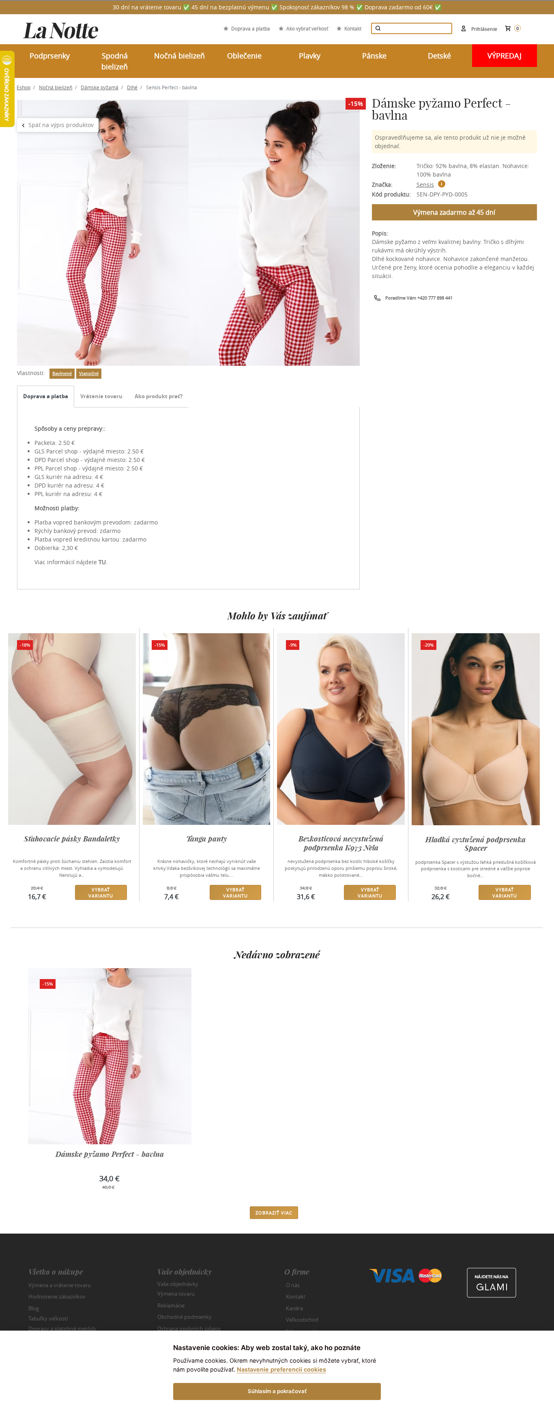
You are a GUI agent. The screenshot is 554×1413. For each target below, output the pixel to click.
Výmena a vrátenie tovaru (59, 1285)
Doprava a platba (250, 28)
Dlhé (132, 87)
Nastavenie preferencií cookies (281, 1369)
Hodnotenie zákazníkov (57, 1296)
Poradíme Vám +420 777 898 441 (419, 298)
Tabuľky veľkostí (48, 1318)
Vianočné (89, 373)
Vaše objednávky (177, 1283)
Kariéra (294, 1308)
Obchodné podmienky (184, 1316)
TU (102, 562)
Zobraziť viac (274, 1213)
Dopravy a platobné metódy (62, 1328)
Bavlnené (62, 373)
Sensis (425, 184)
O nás (293, 1285)
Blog (33, 1308)
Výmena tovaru (176, 1293)
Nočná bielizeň (55, 87)
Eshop (23, 87)
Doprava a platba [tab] (45, 396)
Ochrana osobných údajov (189, 1328)
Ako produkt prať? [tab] (159, 396)
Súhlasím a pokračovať (277, 1391)
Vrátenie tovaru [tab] (101, 396)
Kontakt (352, 28)
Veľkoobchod (302, 1319)
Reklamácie (171, 1305)
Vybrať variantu (100, 893)
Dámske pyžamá (99, 87)
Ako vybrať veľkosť (307, 28)
